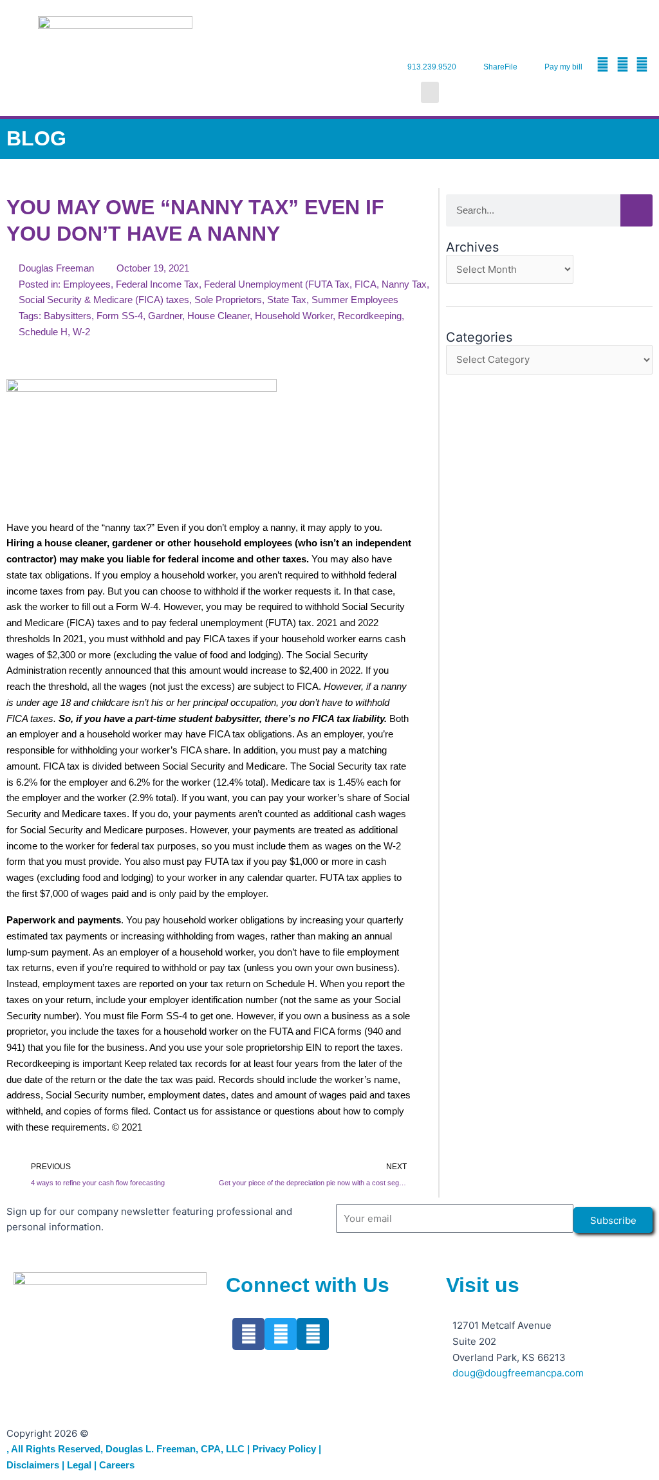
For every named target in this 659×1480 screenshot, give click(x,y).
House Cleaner (218, 315)
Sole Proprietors (228, 299)
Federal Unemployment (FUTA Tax (276, 284)
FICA (365, 284)
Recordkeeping (370, 315)
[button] (430, 92)
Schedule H (43, 331)
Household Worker (294, 315)
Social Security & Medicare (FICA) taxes (104, 299)
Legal (79, 1464)
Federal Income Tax (157, 284)
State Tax (286, 299)
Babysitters (67, 315)
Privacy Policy (284, 1448)
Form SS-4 (120, 315)
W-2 (81, 331)
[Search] (636, 210)
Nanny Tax (404, 284)
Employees (87, 284)
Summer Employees (354, 299)
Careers (117, 1464)
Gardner (165, 315)
